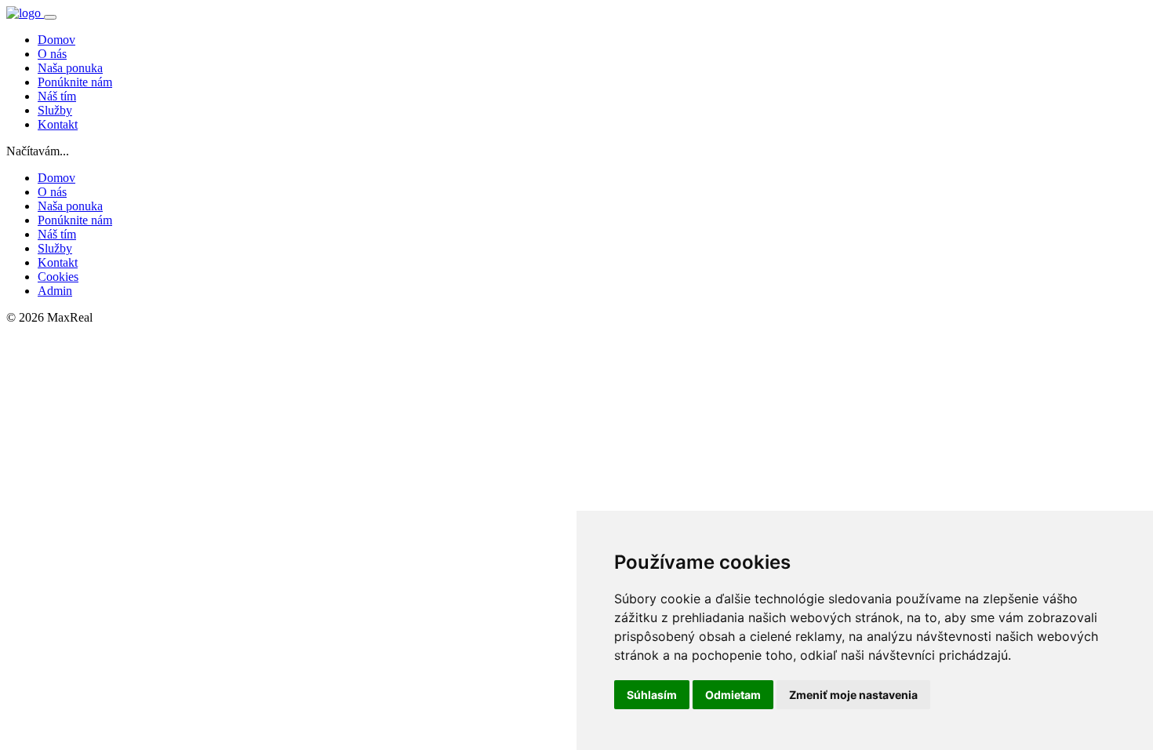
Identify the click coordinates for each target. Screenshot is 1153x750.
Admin (55, 290)
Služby (55, 110)
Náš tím (57, 96)
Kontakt (58, 124)
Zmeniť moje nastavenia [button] (853, 694)
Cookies (58, 276)
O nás (52, 53)
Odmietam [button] (733, 694)
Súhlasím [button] (652, 694)
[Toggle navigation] (50, 17)
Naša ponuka (70, 68)
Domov (56, 39)
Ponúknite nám (75, 82)
